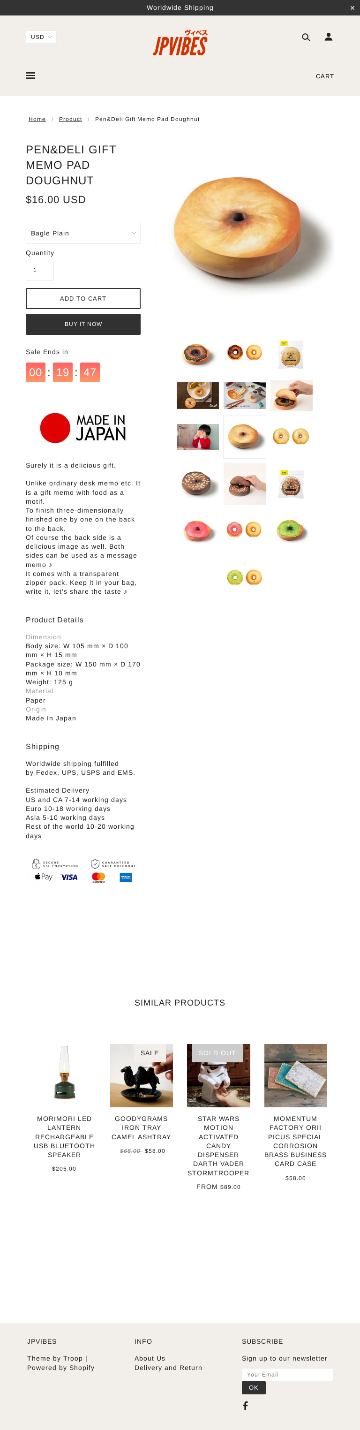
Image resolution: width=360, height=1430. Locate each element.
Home (37, 119)
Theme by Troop (55, 1358)
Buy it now (83, 324)
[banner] (180, 42)
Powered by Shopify (61, 1367)
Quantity (40, 253)
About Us (150, 1358)
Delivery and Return (168, 1367)
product (70, 119)
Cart (325, 76)
